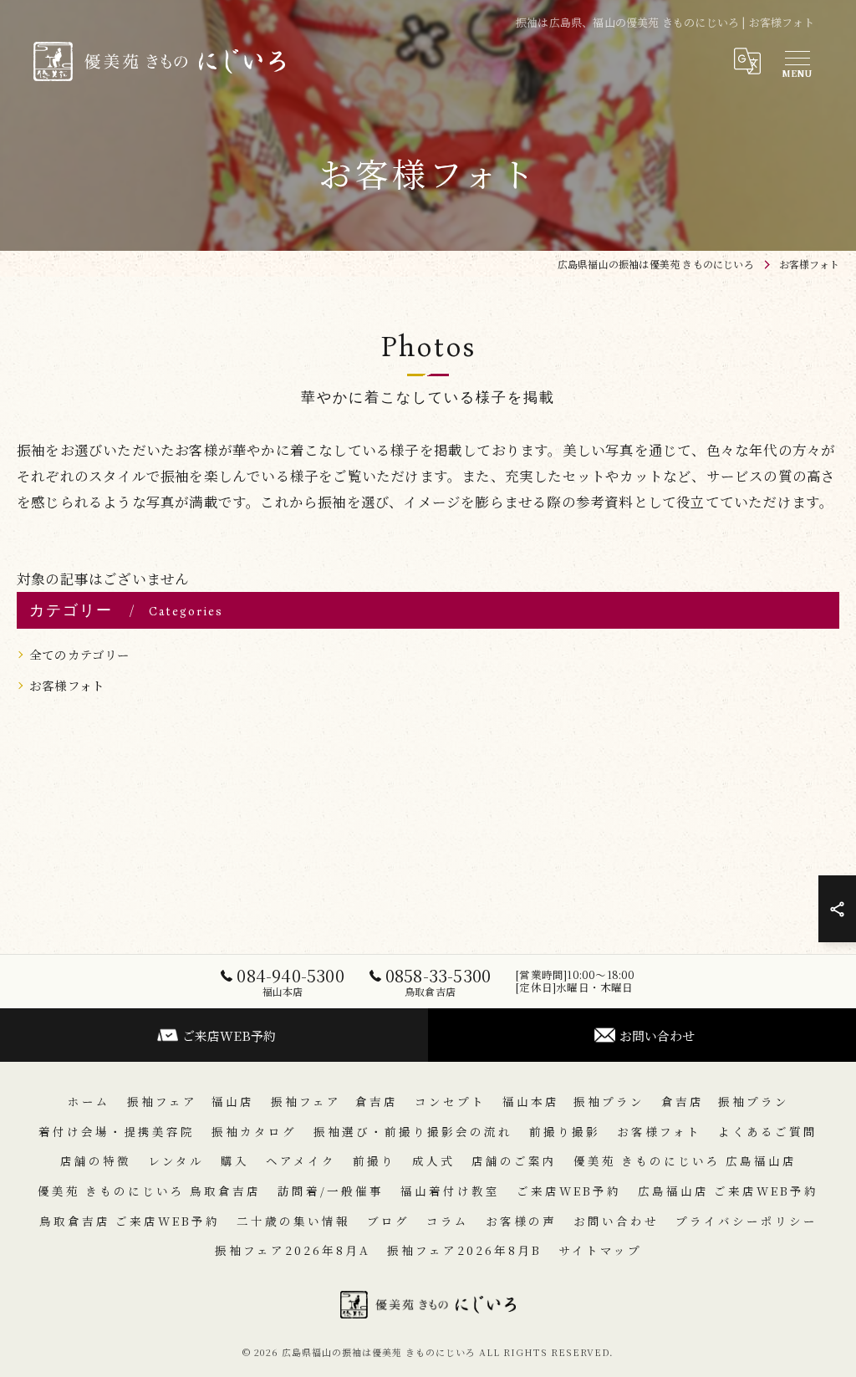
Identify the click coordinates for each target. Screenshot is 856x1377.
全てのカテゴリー (79, 654)
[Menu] (796, 61)
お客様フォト (66, 685)
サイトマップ (600, 1250)
